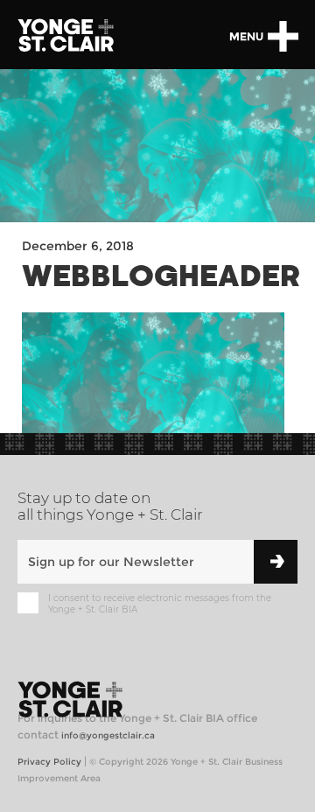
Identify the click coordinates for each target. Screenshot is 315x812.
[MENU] (283, 36)
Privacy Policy (49, 761)
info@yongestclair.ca (108, 735)
